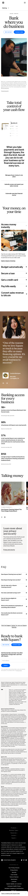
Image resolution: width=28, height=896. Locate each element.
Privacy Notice (14, 870)
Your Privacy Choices (14, 867)
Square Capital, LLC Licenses (14, 883)
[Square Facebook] (24, 860)
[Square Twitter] (21, 860)
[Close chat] (25, 893)
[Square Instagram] (26, 860)
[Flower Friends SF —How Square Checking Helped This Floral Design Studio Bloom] (13, 497)
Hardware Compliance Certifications (14, 888)
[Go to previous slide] (3, 383)
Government (14, 879)
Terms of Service (14, 877)
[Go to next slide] (7, 383)
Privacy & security (5, 91)
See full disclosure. (5, 88)
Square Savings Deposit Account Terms (14, 735)
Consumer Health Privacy (14, 886)
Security (14, 872)
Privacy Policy (19, 670)
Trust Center (14, 874)
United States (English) (9, 860)
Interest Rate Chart (5, 737)
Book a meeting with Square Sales (10, 893)
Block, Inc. (14, 890)
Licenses (14, 881)
